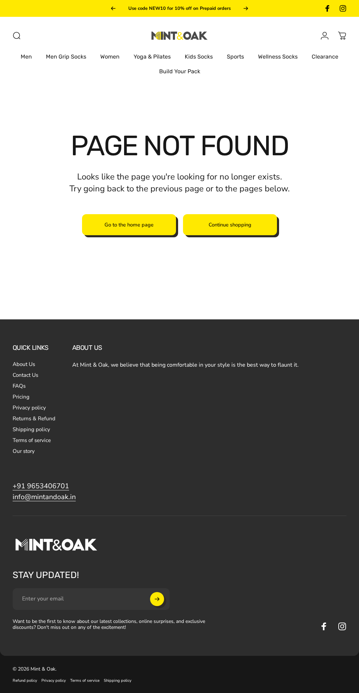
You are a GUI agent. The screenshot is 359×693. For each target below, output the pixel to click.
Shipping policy (31, 429)
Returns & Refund (34, 418)
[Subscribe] (157, 599)
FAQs (19, 386)
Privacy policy (29, 408)
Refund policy (25, 680)
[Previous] (113, 8)
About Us (24, 364)
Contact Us (25, 375)
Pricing (21, 397)
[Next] (245, 8)
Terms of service (32, 440)
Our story (24, 451)
